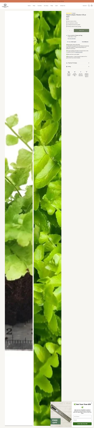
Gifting (69, 66)
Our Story (46, 5)
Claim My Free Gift (82, 424)
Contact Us (62, 5)
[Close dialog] (91, 403)
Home (29, 5)
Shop (34, 5)
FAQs (52, 5)
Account (85, 5)
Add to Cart (81, 30)
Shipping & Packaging (72, 62)
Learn (56, 5)
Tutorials (39, 5)
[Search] (89, 5)
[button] (69, 13)
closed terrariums (78, 52)
